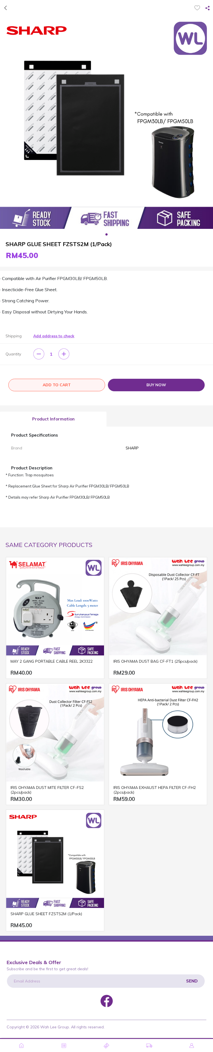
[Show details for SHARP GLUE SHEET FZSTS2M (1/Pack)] (55, 859)
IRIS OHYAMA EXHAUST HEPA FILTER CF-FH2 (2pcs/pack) (154, 790)
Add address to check (53, 335)
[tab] (53, 419)
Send (192, 981)
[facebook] (106, 1000)
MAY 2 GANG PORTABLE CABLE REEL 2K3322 (52, 661)
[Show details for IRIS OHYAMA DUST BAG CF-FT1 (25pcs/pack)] (158, 606)
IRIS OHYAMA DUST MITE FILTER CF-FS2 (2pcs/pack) (47, 790)
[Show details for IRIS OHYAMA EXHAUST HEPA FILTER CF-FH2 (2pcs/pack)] (158, 733)
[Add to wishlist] (197, 7)
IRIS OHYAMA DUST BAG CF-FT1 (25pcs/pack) (155, 661)
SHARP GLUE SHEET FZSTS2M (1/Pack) (46, 914)
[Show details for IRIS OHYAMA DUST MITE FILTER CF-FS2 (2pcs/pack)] (55, 733)
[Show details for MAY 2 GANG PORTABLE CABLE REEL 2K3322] (55, 606)
